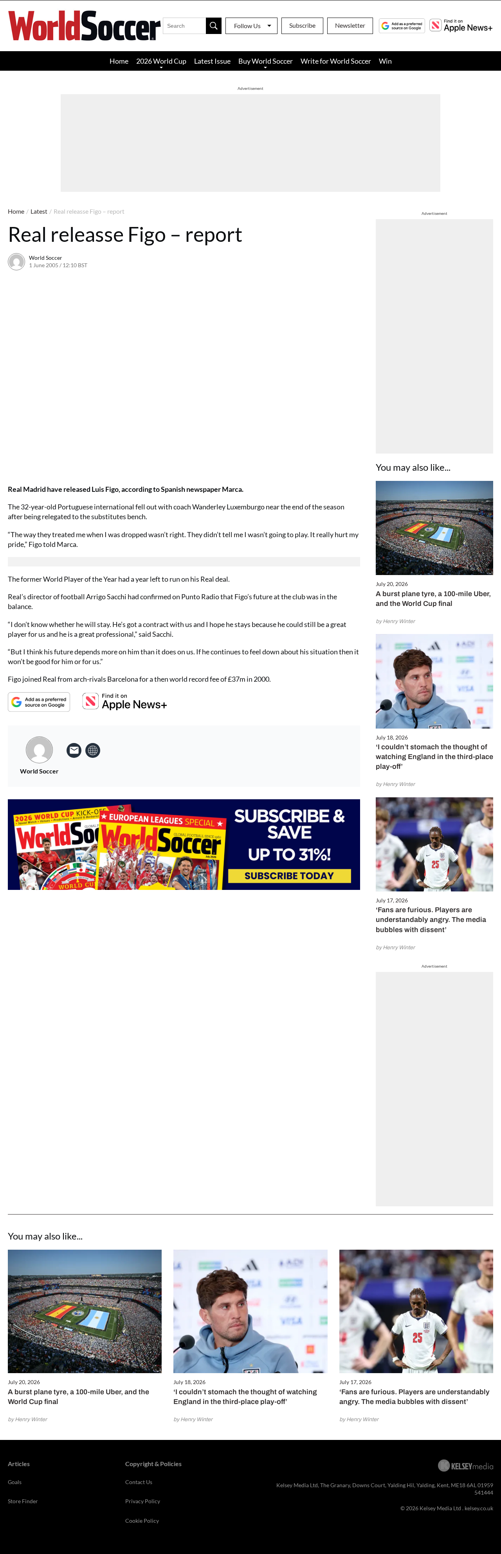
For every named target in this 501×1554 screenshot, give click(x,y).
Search (214, 26)
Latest (39, 211)
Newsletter (350, 25)
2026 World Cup (161, 61)
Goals (15, 1482)
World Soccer (45, 257)
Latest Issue (212, 61)
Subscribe (302, 25)
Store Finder (23, 1501)
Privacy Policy (142, 1501)
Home (119, 61)
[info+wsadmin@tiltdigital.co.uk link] (74, 750)
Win (385, 61)
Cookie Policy (142, 1520)
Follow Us (247, 25)
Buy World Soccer (265, 61)
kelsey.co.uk (479, 1508)
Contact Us (138, 1482)
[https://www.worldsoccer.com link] (92, 750)
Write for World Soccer (336, 61)
